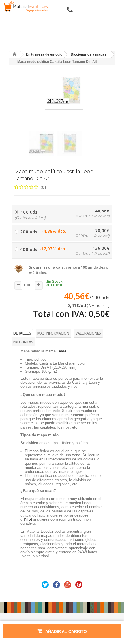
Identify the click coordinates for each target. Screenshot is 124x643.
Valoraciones (88, 333)
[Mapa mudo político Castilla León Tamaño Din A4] (41, 144)
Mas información (53, 333)
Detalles (22, 333)
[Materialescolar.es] (25, 6)
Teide (61, 351)
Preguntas (23, 341)
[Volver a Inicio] (14, 54)
